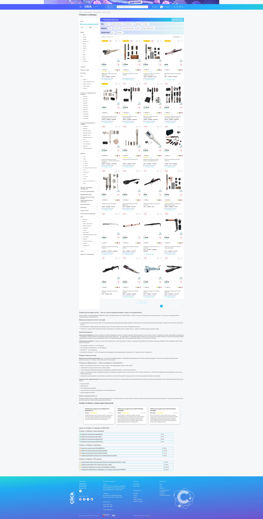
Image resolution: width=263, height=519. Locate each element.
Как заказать (137, 484)
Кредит (135, 497)
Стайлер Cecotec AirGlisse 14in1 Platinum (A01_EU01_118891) (96, 464)
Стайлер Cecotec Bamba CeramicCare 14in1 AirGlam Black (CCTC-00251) (172, 117)
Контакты (162, 488)
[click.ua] (91, 7)
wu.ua (148, 515)
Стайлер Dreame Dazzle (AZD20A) (109, 203)
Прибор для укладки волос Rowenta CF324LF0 (151, 247)
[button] (108, 24)
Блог (161, 486)
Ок (96, 27)
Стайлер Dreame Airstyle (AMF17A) (130, 159)
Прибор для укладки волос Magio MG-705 (172, 74)
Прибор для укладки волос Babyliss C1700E (151, 291)
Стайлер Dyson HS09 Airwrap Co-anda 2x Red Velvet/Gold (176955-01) (98, 467)
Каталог (112, 7)
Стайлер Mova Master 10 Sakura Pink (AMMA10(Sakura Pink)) (172, 204)
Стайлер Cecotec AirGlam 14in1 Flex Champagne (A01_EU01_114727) (109, 117)
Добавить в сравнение (116, 41)
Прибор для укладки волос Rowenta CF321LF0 (110, 291)
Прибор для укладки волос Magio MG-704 (92, 441)
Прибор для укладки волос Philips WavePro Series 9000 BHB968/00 (151, 160)
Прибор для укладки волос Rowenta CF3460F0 (110, 247)
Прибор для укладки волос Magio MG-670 (92, 434)
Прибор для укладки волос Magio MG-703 (92, 439)
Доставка (136, 493)
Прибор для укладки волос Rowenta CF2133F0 (151, 204)
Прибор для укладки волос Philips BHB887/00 (109, 74)
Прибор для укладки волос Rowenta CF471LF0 (172, 291)
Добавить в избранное (119, 41)
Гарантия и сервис (138, 501)
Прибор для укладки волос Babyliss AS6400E (130, 291)
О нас (161, 484)
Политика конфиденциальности (165, 494)
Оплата (135, 495)
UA (153, 6)
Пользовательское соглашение (164, 491)
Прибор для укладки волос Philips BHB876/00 (130, 204)
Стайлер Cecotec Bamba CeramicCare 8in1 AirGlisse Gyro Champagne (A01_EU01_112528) (103, 462)
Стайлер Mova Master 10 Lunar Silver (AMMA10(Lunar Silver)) (151, 74)
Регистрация (137, 486)
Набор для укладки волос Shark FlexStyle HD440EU (130, 117)
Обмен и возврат (138, 499)
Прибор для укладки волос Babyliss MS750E (130, 247)
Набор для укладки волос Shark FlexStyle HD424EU (150, 117)
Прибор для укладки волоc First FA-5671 (91, 436)
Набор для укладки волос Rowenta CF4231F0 (172, 160)
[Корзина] (118, 64)
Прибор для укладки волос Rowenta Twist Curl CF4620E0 (172, 247)
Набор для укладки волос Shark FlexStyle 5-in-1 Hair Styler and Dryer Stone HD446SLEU (111, 161)
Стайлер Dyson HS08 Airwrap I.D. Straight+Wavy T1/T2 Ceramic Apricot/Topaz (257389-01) (103, 469)
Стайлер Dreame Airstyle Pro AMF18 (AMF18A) (130, 74)
